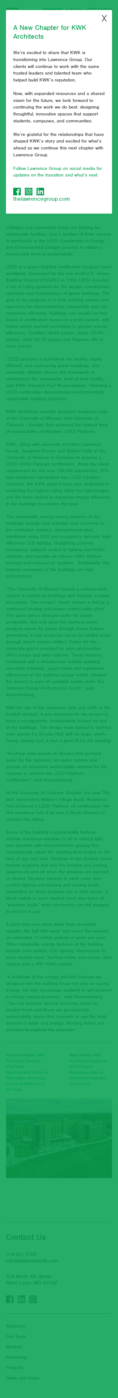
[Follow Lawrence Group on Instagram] (28, 191)
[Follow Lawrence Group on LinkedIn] (40, 191)
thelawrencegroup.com (41, 198)
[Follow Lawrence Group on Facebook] (17, 191)
